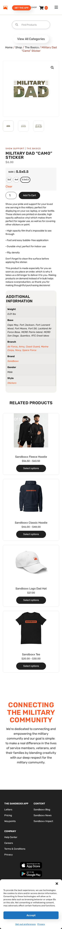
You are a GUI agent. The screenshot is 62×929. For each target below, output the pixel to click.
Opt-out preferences (25, 924)
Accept (31, 915)
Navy (18, 350)
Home (9, 47)
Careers (8, 843)
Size (11, 172)
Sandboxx (13, 361)
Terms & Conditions (14, 848)
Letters (8, 809)
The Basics (32, 47)
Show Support (15, 148)
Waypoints (10, 821)
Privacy (41, 924)
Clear (9, 186)
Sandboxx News (42, 815)
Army (21, 346)
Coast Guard (33, 346)
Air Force (12, 346)
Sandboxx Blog (42, 809)
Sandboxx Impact (43, 821)
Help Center (10, 837)
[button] (57, 883)
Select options (31, 468)
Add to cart (29, 195)
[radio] (9, 179)
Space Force (29, 350)
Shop (34, 7)
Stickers (11, 383)
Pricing (8, 815)
